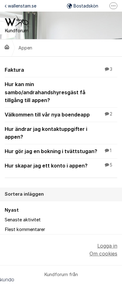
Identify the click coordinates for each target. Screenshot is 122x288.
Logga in (107, 246)
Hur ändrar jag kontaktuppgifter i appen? (46, 133)
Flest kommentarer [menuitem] (25, 229)
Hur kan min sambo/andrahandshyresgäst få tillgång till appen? (45, 92)
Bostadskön (86, 5)
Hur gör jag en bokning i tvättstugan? (58, 151)
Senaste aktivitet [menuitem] (23, 220)
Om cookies (103, 253)
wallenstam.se (22, 5)
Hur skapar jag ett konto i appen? (58, 165)
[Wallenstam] (7, 47)
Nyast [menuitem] (12, 210)
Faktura (58, 70)
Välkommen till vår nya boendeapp (58, 114)
